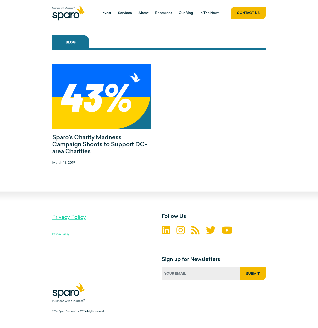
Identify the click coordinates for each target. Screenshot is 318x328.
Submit (253, 274)
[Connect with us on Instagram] (180, 231)
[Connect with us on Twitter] (210, 231)
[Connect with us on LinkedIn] (166, 231)
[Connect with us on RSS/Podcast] (195, 231)
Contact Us (248, 13)
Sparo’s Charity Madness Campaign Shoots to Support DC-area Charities (99, 145)
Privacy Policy (69, 217)
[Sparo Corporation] (68, 13)
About (143, 13)
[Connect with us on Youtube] (227, 231)
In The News (209, 13)
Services (125, 13)
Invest (106, 13)
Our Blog (186, 13)
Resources (163, 13)
